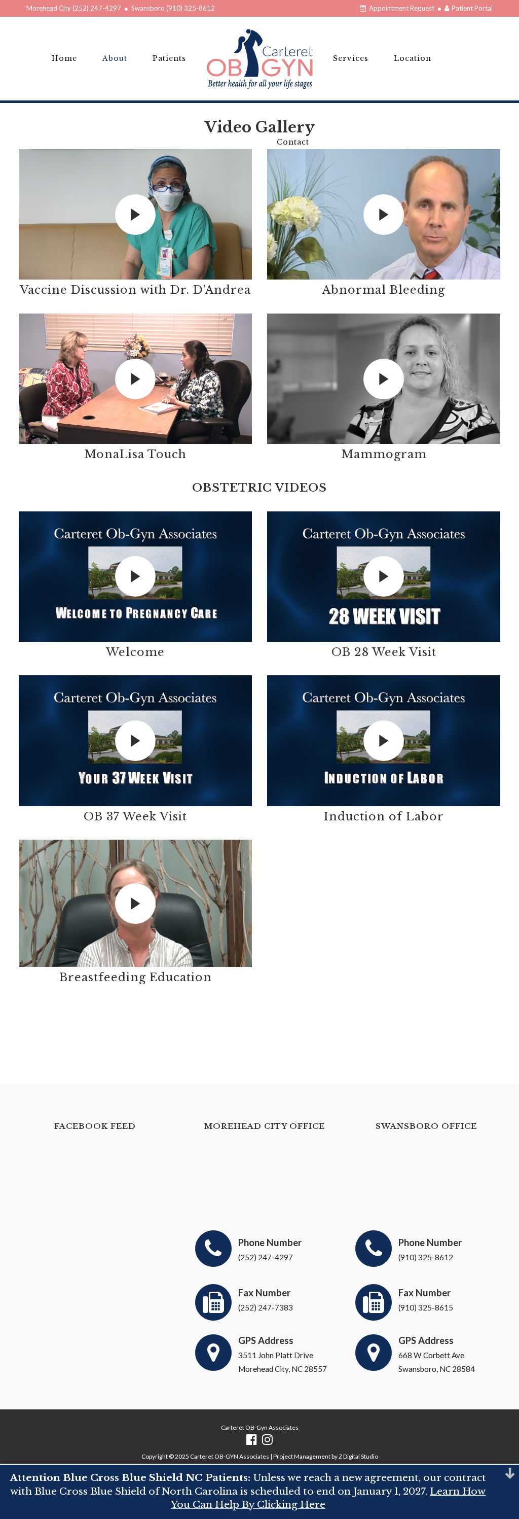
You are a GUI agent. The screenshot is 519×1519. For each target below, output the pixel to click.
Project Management (301, 1456)
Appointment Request (400, 8)
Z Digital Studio (358, 1456)
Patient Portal (471, 8)
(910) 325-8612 (190, 8)
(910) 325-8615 (425, 1307)
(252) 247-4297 (96, 8)
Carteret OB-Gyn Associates (260, 1427)
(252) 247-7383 (265, 1307)
